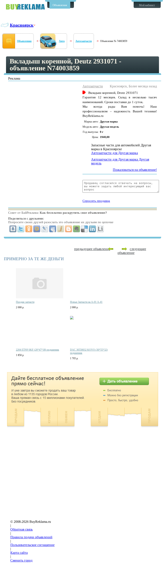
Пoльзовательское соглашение (32, 545)
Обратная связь (21, 529)
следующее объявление (132, 251)
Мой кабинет (147, 5)
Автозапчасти (83, 41)
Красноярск (22, 25)
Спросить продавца (96, 201)
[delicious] (85, 228)
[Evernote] (77, 228)
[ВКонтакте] (13, 228)
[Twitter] (21, 228)
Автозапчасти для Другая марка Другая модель (120, 161)
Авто (62, 41)
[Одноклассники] (29, 228)
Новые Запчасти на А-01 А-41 (86, 301)
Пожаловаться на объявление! (135, 170)
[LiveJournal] (45, 228)
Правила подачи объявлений (31, 537)
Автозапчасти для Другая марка (114, 153)
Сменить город (21, 560)
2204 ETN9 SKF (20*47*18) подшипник (37, 349)
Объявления (60, 5)
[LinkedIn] (92, 228)
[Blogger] (69, 228)
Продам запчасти (25, 301)
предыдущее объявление (92, 249)
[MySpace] (53, 228)
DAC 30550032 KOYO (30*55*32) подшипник (89, 351)
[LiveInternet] (100, 228)
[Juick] (61, 228)
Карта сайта (19, 552)
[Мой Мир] (37, 228)
